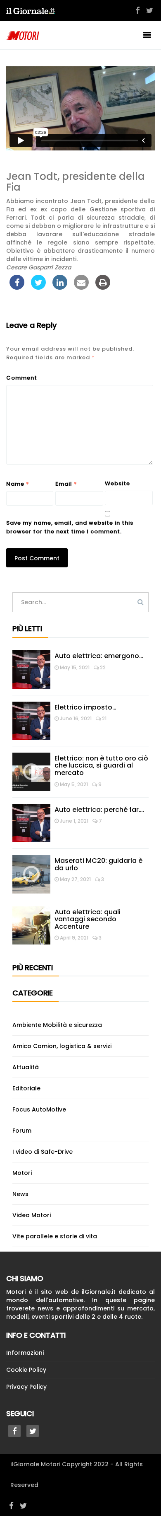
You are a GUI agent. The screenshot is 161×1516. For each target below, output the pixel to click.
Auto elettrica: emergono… (98, 656)
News (20, 1194)
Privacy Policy (26, 1387)
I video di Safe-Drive (42, 1152)
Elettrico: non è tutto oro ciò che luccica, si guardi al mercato (101, 765)
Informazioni (25, 1353)
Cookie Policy (26, 1370)
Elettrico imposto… (85, 707)
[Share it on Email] (81, 287)
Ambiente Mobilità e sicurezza (57, 1025)
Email (66, 484)
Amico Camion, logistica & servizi (61, 1046)
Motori (22, 1173)
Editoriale (26, 1088)
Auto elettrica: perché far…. (99, 809)
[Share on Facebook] (16, 287)
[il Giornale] (30, 10)
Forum (21, 1130)
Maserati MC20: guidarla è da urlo (98, 864)
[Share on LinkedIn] (59, 287)
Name (17, 484)
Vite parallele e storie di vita (54, 1236)
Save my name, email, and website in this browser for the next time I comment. (69, 527)
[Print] (102, 287)
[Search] (140, 602)
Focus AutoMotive (39, 1109)
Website (117, 483)
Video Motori (31, 1215)
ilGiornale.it (99, 1292)
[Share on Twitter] (38, 287)
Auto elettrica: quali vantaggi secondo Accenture (87, 919)
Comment (21, 378)
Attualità (25, 1067)
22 (102, 667)
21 (104, 718)
